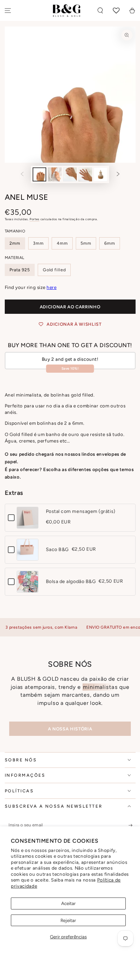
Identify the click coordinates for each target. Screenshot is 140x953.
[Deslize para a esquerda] (22, 174)
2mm (15, 243)
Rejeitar (68, 920)
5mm (86, 243)
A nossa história (70, 728)
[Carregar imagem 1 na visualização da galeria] (39, 174)
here (51, 287)
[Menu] (8, 10)
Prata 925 (20, 269)
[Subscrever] (132, 825)
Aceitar (68, 903)
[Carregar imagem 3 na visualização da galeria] (70, 174)
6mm (109, 243)
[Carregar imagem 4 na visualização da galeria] (85, 174)
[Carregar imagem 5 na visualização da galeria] (100, 174)
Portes (34, 219)
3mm (38, 243)
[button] (100, 10)
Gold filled (54, 269)
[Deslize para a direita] (118, 174)
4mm (62, 243)
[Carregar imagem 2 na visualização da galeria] (55, 174)
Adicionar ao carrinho (70, 306)
